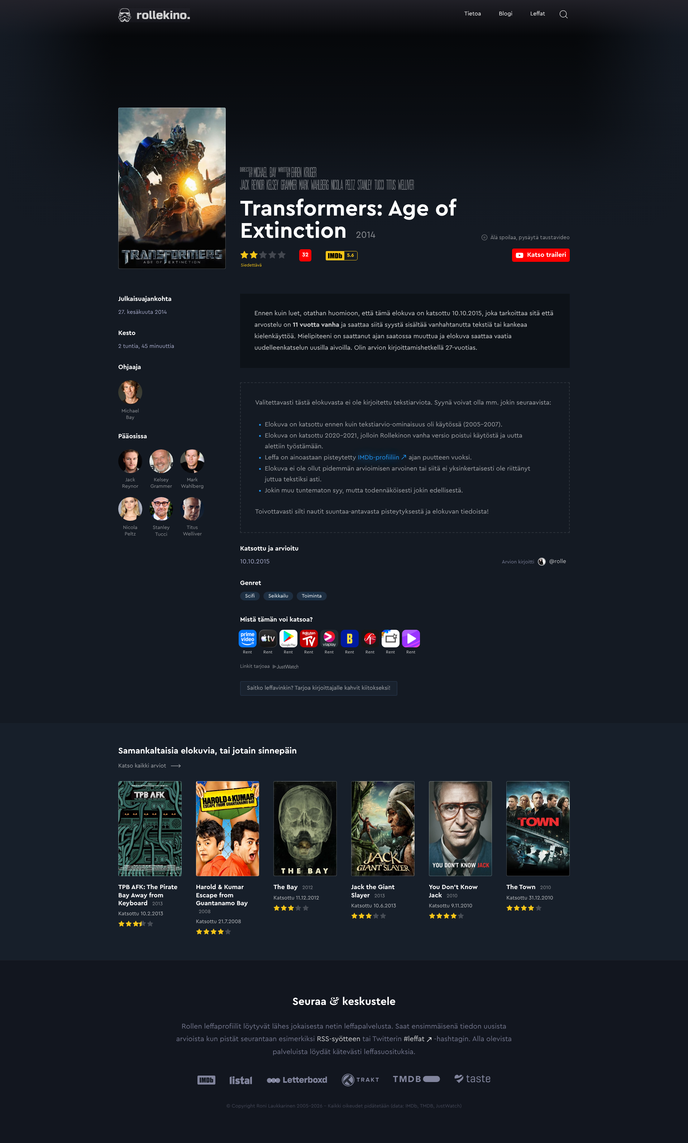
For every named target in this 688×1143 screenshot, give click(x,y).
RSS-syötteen (338, 1039)
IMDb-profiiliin (379, 457)
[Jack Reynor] (130, 469)
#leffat (414, 1039)
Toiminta (311, 596)
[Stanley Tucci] (161, 517)
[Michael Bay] (130, 400)
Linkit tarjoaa (255, 666)
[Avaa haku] (564, 14)
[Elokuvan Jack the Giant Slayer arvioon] (383, 851)
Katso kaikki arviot (143, 766)
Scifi (250, 596)
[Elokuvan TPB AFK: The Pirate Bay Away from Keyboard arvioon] (150, 855)
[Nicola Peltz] (130, 517)
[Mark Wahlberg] (192, 469)
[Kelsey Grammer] (161, 469)
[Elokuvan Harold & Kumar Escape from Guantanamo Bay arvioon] (227, 859)
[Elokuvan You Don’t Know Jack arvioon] (460, 851)
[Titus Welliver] (192, 517)
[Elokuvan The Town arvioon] (538, 847)
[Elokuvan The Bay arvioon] (305, 847)
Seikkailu (278, 596)
